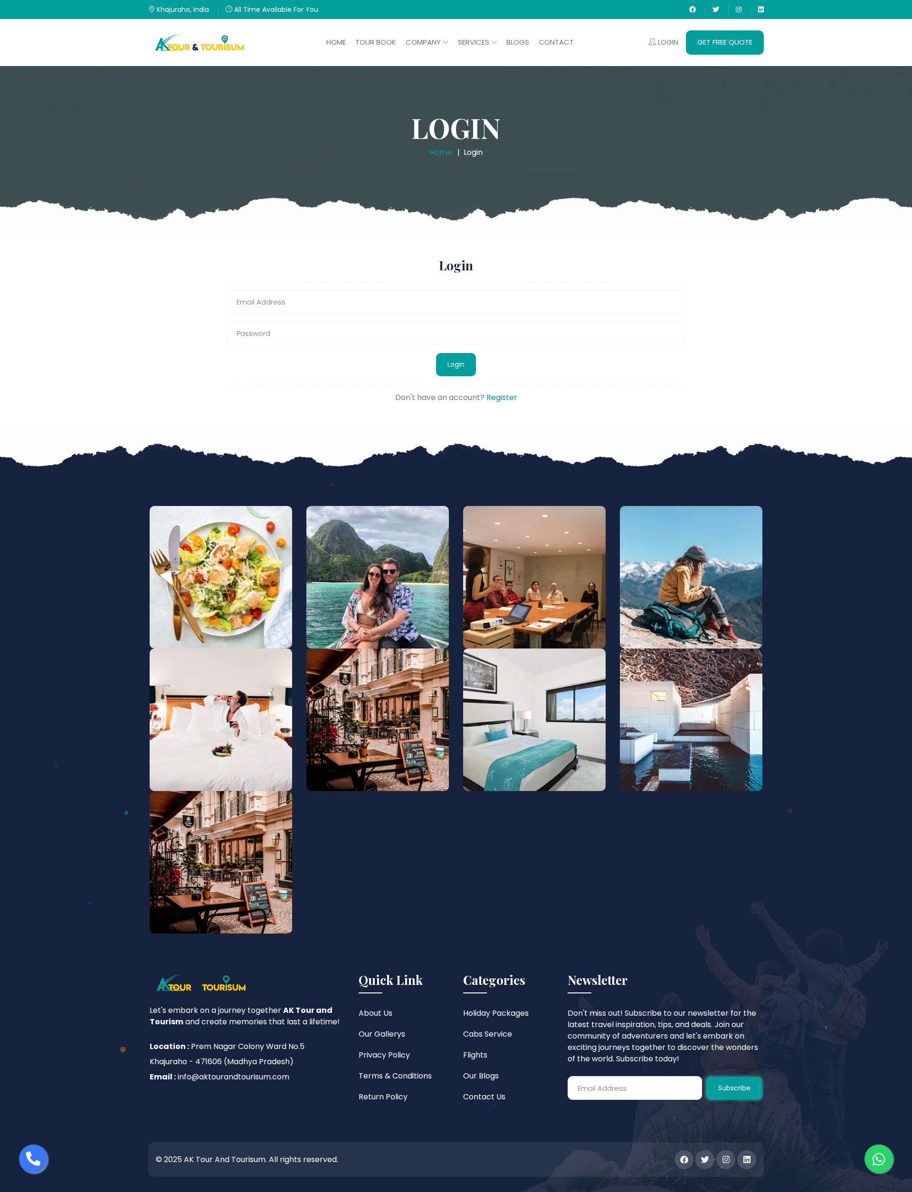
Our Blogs (481, 1075)
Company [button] (424, 42)
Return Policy (383, 1096)
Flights (475, 1054)
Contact (556, 42)
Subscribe (734, 1088)
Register (501, 397)
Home (336, 42)
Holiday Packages (496, 1013)
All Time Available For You (275, 9)
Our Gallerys (382, 1034)
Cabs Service (487, 1034)
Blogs (517, 42)
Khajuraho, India (182, 9)
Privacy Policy (384, 1054)
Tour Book (375, 42)
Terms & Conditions (395, 1075)
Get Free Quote (724, 42)
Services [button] (474, 42)
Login (667, 42)
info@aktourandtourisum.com (233, 1076)
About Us (375, 1013)
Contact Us (484, 1096)
